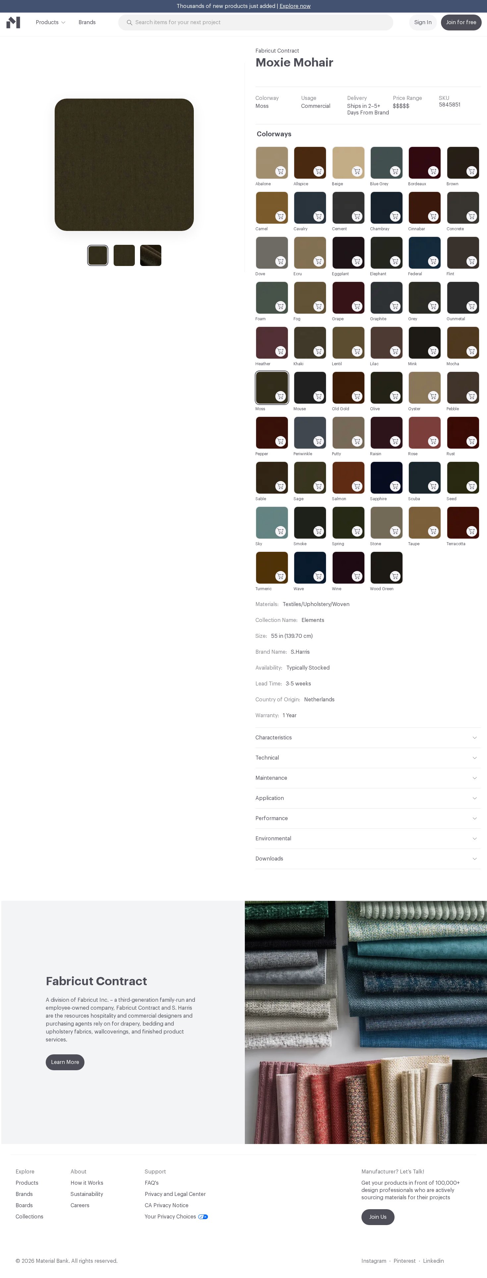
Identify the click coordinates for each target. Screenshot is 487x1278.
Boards (24, 1205)
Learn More (65, 1062)
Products (47, 22)
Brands (87, 22)
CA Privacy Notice (167, 1205)
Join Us (378, 1217)
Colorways (274, 134)
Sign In (423, 22)
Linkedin (433, 1261)
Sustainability (87, 1194)
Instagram (373, 1261)
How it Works (87, 1183)
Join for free (461, 22)
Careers (80, 1205)
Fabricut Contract (277, 51)
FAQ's (152, 1183)
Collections (29, 1216)
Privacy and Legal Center (175, 1194)
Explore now (295, 6)
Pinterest (405, 1261)
